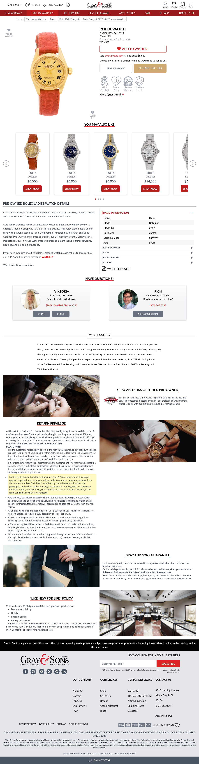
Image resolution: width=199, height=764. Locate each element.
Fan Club (77, 701)
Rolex (52, 19)
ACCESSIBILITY (46, 724)
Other (107, 262)
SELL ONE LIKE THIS (150, 68)
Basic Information (116, 212)
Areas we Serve (163, 715)
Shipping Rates (136, 705)
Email (61, 314)
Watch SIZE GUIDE (118, 269)
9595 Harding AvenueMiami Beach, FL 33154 (167, 695)
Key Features (111, 247)
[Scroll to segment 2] (98, 199)
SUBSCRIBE (168, 663)
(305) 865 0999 (163, 705)
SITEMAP (61, 724)
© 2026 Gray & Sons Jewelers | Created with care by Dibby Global (99, 753)
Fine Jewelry (71, 13)
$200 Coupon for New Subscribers (154, 655)
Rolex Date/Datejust (69, 19)
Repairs (164, 13)
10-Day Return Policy (139, 696)
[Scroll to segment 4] (103, 199)
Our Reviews (80, 705)
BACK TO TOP (102, 760)
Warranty (133, 691)
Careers (77, 696)
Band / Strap (111, 257)
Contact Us (163, 679)
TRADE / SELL (186, 13)
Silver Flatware (99, 13)
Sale (148, 13)
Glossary (132, 710)
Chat (41, 314)
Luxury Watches (42, 13)
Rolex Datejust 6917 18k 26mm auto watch (104, 19)
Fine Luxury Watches (36, 19)
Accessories (127, 13)
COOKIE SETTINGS (78, 724)
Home (20, 19)
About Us (78, 691)
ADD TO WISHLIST (135, 49)
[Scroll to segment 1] (95, 199)
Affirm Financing (137, 701)
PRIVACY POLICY (27, 724)
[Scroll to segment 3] (100, 199)
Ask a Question (148, 314)
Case (106, 252)
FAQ (75, 710)
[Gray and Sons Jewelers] (99, 4)
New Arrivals (13, 13)
